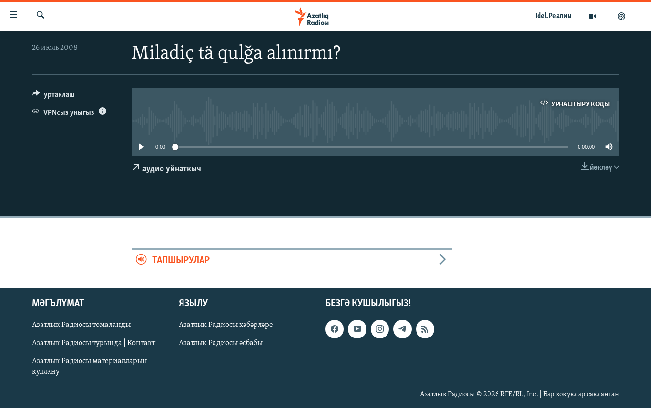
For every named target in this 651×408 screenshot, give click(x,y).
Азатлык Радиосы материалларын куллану (89, 366)
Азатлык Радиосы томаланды (81, 325)
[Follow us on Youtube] (357, 329)
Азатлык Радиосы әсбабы (221, 343)
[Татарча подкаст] (621, 16)
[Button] (53, 97)
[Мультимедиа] (592, 16)
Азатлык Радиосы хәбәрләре (226, 325)
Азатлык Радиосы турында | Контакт (93, 343)
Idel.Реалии (553, 16)
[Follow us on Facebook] (335, 329)
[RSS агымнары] (425, 329)
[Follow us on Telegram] (402, 329)
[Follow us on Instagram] (380, 329)
